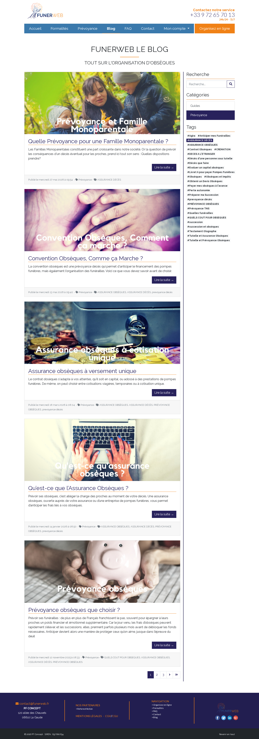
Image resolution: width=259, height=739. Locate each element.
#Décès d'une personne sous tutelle (209, 158)
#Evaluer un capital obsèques (205, 167)
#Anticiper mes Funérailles (214, 136)
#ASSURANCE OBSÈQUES (202, 145)
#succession (195, 222)
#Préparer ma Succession (202, 195)
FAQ (128, 28)
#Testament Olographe (201, 231)
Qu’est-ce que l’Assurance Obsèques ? (78, 488)
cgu (115, 716)
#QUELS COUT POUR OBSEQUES (206, 217)
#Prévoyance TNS (198, 208)
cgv (108, 716)
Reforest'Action (85, 709)
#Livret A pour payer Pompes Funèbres (211, 172)
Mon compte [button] (175, 28)
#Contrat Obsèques (199, 149)
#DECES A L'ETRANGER (201, 154)
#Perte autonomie (198, 190)
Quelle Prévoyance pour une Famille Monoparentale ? (98, 141)
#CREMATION (222, 149)
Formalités (59, 28)
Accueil (35, 28)
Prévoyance (87, 28)
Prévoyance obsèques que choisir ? (74, 610)
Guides (195, 106)
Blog (111, 28)
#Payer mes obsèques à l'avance (207, 186)
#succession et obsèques (203, 226)
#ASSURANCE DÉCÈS (199, 140)
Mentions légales (89, 716)
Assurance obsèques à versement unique (82, 371)
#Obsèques (194, 176)
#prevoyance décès (199, 199)
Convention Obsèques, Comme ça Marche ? (85, 258)
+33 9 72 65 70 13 (212, 14)
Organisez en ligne (214, 28)
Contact (147, 28)
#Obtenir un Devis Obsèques (204, 181)
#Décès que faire (198, 163)
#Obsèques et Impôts (217, 176)
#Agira (191, 136)
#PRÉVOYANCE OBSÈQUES (203, 204)
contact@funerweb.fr (34, 703)
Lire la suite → (164, 167)
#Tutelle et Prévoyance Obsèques (208, 240)
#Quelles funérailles (200, 213)
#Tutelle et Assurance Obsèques (207, 236)
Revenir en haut (227, 734)
